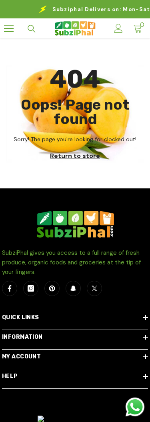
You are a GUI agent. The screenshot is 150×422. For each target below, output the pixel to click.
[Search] (31, 29)
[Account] (118, 28)
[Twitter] (94, 288)
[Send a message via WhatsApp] (135, 407)
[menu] (9, 28)
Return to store (75, 155)
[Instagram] (30, 288)
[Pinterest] (52, 288)
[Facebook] (9, 288)
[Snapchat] (73, 288)
